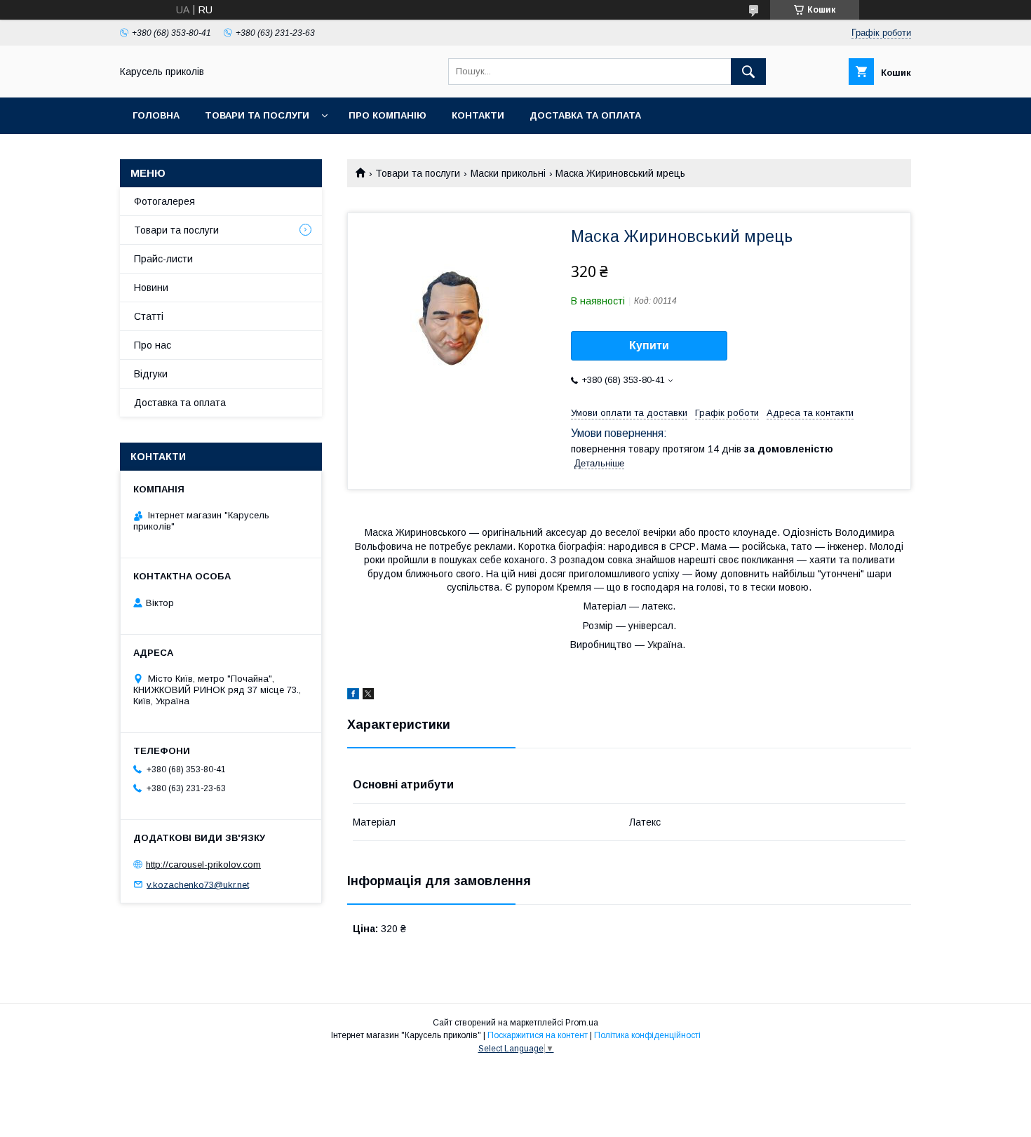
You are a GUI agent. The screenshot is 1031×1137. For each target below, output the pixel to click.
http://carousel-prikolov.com (203, 864)
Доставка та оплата (585, 115)
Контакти (478, 115)
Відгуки (151, 373)
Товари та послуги (257, 115)
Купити (649, 345)
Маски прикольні (508, 173)
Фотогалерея (164, 201)
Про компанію (387, 115)
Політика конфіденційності (647, 1035)
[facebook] (353, 695)
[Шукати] (748, 71)
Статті (148, 316)
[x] (368, 695)
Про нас (152, 345)
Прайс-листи (163, 258)
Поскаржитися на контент (537, 1035)
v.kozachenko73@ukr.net (198, 884)
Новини (151, 287)
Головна (156, 115)
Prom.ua (581, 1023)
